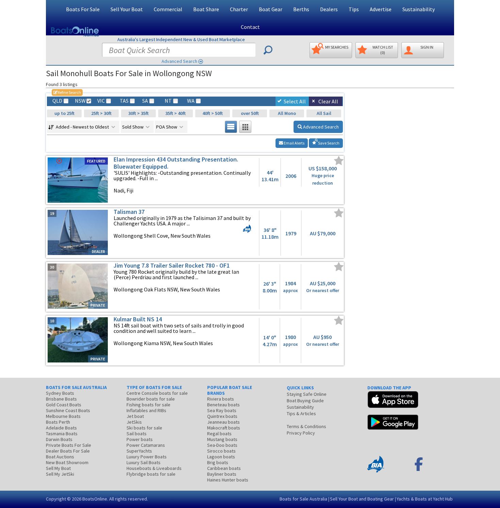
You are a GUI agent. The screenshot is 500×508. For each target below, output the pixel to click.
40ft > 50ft (212, 113)
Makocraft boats (223, 428)
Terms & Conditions (306, 426)
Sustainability (418, 9)
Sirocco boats (221, 451)
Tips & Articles (301, 413)
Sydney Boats (60, 393)
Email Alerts (293, 143)
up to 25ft (64, 113)
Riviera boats (220, 399)
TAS (124, 100)
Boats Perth (58, 422)
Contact (250, 26)
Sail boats (137, 433)
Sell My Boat (58, 468)
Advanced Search (179, 61)
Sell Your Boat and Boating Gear (362, 499)
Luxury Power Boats (147, 457)
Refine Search (67, 92)
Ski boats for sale (144, 428)
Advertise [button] (380, 9)
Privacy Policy (301, 433)
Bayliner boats (221, 474)
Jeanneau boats (223, 422)
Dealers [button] (329, 9)
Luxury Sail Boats (144, 462)
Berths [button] (301, 9)
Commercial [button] (168, 9)
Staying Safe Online (307, 394)
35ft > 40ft (175, 113)
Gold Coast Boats (63, 405)
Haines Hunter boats (227, 480)
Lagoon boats (221, 457)
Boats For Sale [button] (83, 9)
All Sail (324, 113)
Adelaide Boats (61, 428)
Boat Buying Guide (305, 400)
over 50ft (250, 113)
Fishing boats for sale (148, 405)
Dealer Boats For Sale (68, 451)
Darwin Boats (59, 439)
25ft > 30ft (101, 113)
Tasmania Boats (62, 433)
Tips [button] (354, 9)
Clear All (328, 101)
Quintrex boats (222, 416)
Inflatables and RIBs (146, 410)
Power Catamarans (146, 445)
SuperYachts (139, 451)
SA (145, 100)
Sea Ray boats (221, 410)
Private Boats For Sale (68, 445)
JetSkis (134, 422)
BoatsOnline (94, 499)
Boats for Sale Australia (303, 499)
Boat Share (206, 9)
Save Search (328, 143)
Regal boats (219, 433)
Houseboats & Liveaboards (154, 468)
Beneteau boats (223, 405)
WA (191, 100)
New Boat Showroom (67, 462)
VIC (101, 100)
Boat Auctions (60, 457)
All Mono (287, 113)
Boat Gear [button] (270, 9)
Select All (295, 101)
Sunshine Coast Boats (68, 410)
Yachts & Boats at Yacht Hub (425, 499)
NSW (80, 100)
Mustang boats (222, 439)
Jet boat (135, 416)
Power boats (140, 439)
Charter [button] (239, 9)
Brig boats (217, 462)
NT (168, 100)
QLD (57, 100)
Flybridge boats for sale (151, 474)
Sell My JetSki (60, 474)
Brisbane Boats (61, 399)
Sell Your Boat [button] (127, 9)
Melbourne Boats (63, 416)
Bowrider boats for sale (151, 399)
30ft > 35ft (138, 113)
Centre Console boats (157, 393)
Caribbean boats (224, 468)
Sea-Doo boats (222, 445)
